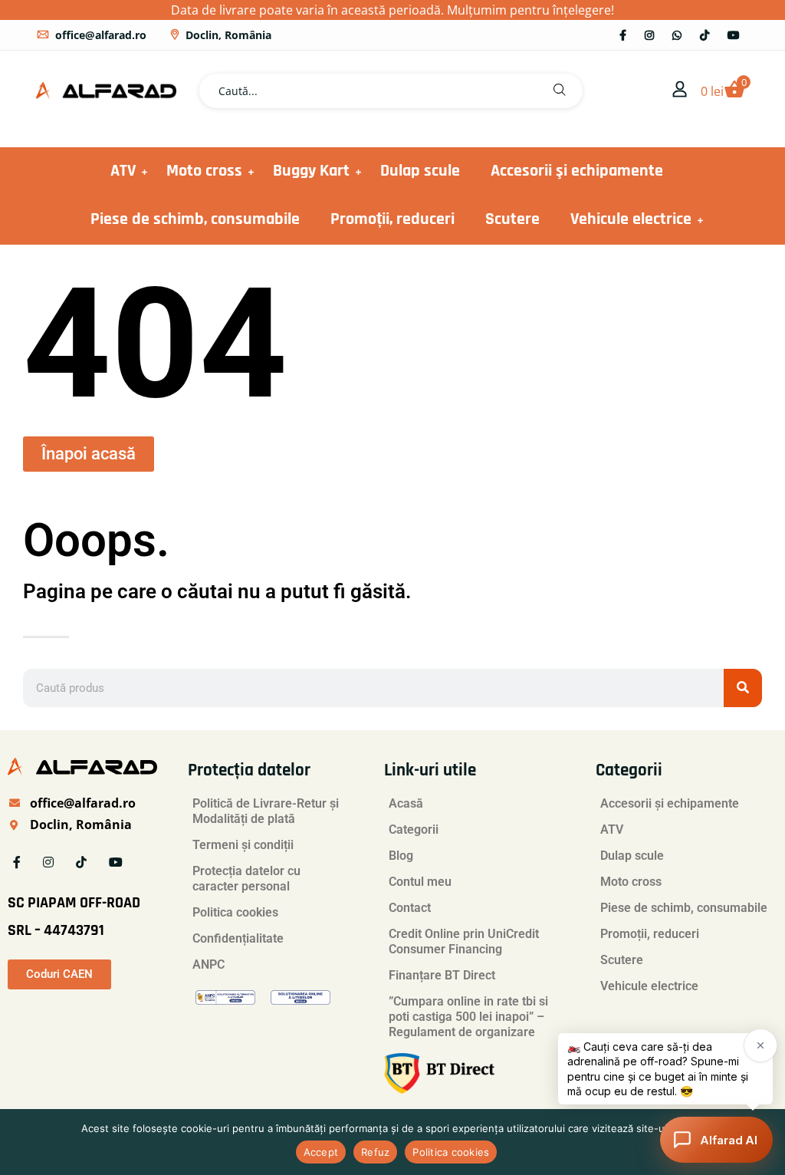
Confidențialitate (238, 938)
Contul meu (420, 881)
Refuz (375, 1152)
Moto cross (204, 171)
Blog (401, 855)
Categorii (413, 829)
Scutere (512, 219)
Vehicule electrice (630, 219)
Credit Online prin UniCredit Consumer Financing (464, 941)
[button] (560, 91)
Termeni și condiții (243, 845)
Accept (321, 1152)
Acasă (406, 803)
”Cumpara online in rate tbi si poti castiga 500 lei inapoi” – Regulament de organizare (468, 1016)
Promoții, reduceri (392, 219)
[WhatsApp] (677, 35)
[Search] (743, 688)
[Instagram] (649, 35)
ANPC (208, 964)
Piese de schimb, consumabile (195, 219)
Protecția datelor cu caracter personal (246, 879)
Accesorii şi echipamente (577, 171)
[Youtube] (733, 35)
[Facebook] (623, 35)
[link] (680, 90)
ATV (123, 171)
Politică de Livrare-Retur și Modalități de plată (265, 811)
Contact (410, 907)
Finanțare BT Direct (442, 975)
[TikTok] (704, 35)
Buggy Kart (311, 171)
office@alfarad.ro (100, 35)
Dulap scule (420, 171)
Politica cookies (235, 912)
